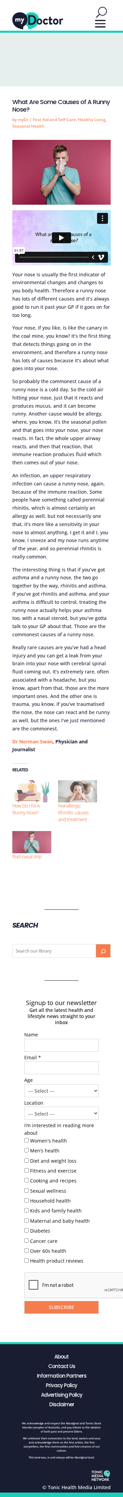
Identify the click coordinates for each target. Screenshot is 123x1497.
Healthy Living (92, 119)
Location (33, 1103)
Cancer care (43, 1241)
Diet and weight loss (53, 1161)
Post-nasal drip (27, 856)
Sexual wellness (48, 1191)
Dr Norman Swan (32, 741)
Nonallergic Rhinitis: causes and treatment (73, 812)
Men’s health (44, 1150)
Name (31, 1034)
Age (28, 1080)
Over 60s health (48, 1251)
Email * (32, 1057)
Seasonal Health (28, 126)
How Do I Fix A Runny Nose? (26, 809)
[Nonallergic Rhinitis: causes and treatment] (77, 791)
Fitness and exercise (53, 1170)
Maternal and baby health (60, 1221)
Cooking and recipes (53, 1180)
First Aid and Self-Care (54, 119)
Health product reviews (56, 1261)
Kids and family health (56, 1210)
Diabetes (40, 1230)
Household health (50, 1200)
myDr (23, 119)
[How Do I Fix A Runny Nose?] (31, 791)
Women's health (48, 1140)
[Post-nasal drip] (31, 842)
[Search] (103, 951)
